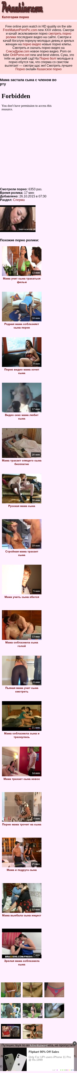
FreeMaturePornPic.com (20, 30)
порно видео (32, 44)
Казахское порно (49, 69)
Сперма (19, 200)
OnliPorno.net (19, 55)
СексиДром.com (17, 51)
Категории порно (15, 17)
